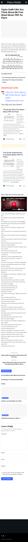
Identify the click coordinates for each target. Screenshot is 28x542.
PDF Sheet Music (8, 6)
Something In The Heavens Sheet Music (12, 80)
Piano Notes (14, 2)
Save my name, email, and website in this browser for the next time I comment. (13, 473)
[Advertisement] (14, 41)
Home (2, 6)
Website (3, 466)
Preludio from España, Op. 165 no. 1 (11, 418)
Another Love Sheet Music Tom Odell (11, 401)
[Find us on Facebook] (1, 536)
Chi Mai (4, 82)
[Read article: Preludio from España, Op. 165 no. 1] (14, 410)
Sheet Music (5, 398)
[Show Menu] (2, 2)
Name (3, 452)
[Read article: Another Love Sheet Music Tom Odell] (14, 393)
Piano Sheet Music (8, 539)
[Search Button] (26, 2)
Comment (4, 434)
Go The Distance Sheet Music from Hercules (13, 77)
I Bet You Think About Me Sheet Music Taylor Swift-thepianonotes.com (15, 96)
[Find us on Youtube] (3, 536)
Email (3, 459)
